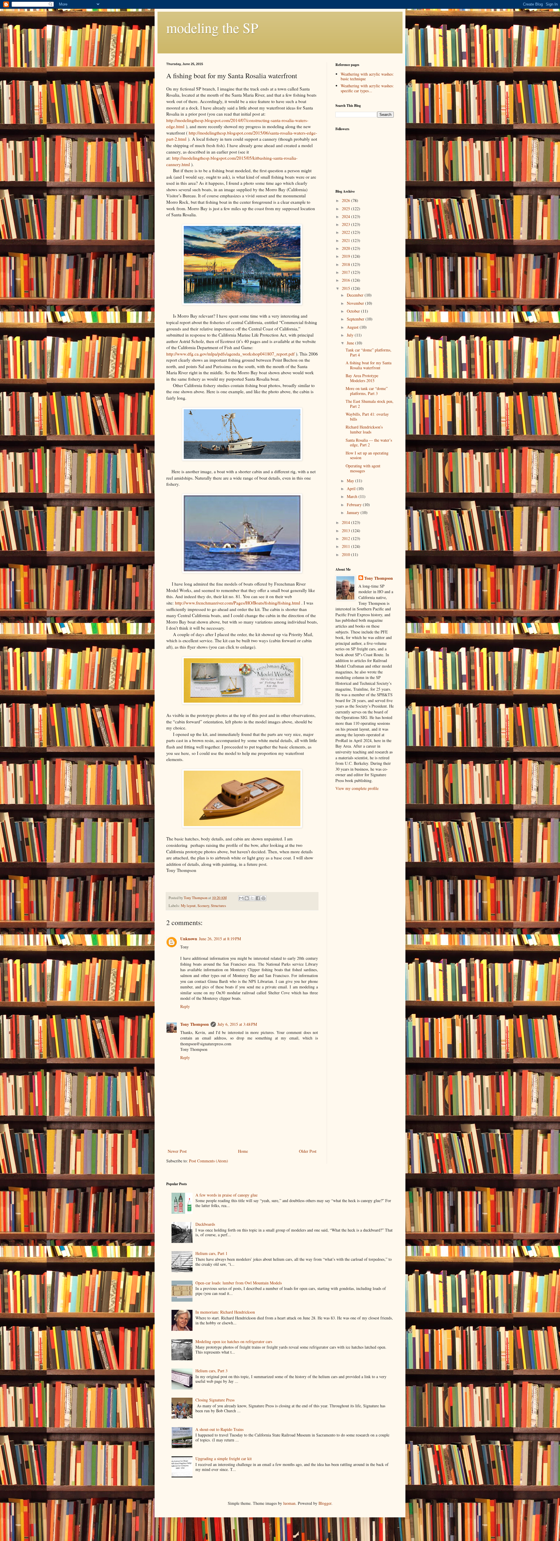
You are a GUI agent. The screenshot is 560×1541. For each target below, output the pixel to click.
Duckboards (205, 1224)
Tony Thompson (194, 1024)
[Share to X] (252, 898)
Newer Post (177, 1151)
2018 (346, 264)
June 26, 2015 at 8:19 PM (220, 938)
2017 (346, 272)
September (356, 319)
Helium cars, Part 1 (211, 1253)
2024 (346, 216)
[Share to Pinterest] (263, 898)
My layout (188, 905)
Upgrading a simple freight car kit (223, 1458)
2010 (346, 554)
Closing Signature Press (215, 1400)
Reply (185, 1006)
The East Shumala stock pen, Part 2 (369, 403)
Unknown (188, 939)
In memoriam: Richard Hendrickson (225, 1312)
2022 (346, 232)
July (351, 335)
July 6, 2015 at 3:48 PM (237, 1024)
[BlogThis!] (247, 898)
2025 (346, 208)
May (351, 480)
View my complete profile (357, 788)
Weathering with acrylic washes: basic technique (367, 76)
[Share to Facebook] (258, 898)
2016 (346, 280)
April (352, 488)
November (356, 303)
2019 (346, 256)
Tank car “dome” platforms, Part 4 (368, 352)
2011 (346, 546)
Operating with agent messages (363, 468)
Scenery (203, 905)
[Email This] (241, 898)
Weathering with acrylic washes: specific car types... (367, 88)
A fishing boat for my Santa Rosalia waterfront (368, 365)
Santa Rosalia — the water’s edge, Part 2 (369, 442)
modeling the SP (212, 27)
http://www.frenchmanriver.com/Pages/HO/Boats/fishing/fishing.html (237, 603)
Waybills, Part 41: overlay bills (367, 416)
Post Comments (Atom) (208, 1161)
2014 (346, 522)
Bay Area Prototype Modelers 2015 (362, 378)
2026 (346, 200)
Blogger (324, 1503)
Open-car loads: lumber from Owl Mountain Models (238, 1283)
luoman (289, 1503)
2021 (346, 240)
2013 (346, 530)
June (351, 343)
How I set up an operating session (367, 455)
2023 (346, 224)
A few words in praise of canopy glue (226, 1195)
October (354, 311)
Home (243, 1151)
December (356, 295)
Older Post (307, 1151)
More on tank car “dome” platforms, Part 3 (367, 391)
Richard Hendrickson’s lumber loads (364, 429)
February (355, 504)
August (353, 327)
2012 (346, 538)
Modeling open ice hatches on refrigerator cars (233, 1341)
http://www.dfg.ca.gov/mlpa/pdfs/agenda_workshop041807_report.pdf (230, 354)
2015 (346, 288)
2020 (346, 248)
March (352, 496)
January (353, 512)
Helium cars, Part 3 (211, 1370)
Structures (218, 905)
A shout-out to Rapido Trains (219, 1429)
